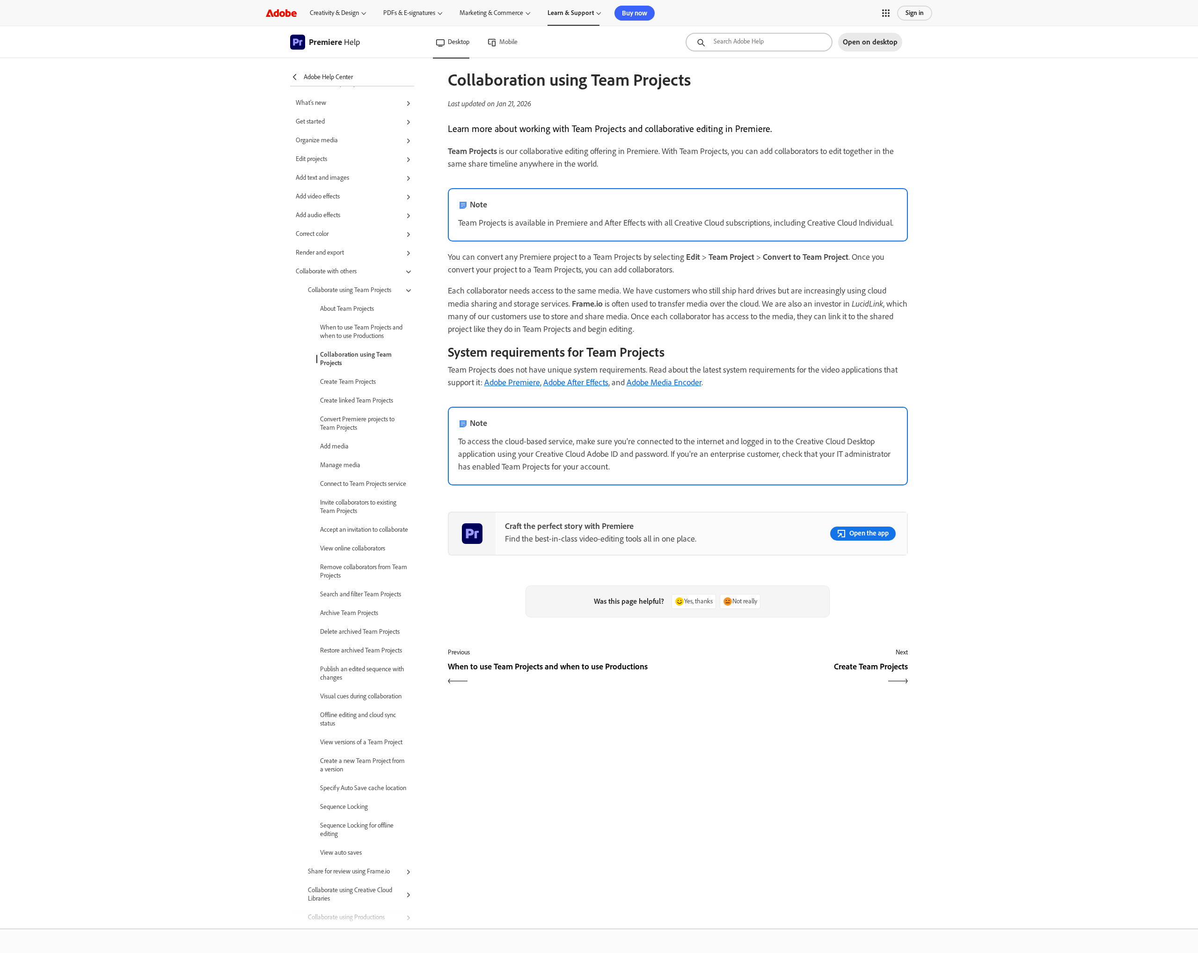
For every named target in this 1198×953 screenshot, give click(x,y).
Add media (334, 446)
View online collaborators (352, 548)
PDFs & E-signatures (409, 13)
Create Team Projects (348, 382)
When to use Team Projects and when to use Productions (361, 331)
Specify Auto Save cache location (363, 788)
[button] (885, 13)
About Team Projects (347, 309)
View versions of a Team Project (361, 742)
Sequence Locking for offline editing (357, 829)
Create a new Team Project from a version (362, 765)
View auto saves (341, 853)
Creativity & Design (334, 13)
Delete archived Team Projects (360, 632)
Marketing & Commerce (491, 13)
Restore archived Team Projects (361, 650)
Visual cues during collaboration (361, 696)
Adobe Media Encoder (664, 382)
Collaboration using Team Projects (356, 359)
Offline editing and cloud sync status (358, 719)
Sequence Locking (344, 807)
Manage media (340, 465)
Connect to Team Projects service (363, 484)
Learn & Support (571, 13)
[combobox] (759, 42)
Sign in (915, 13)
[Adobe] (281, 13)
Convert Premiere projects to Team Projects (357, 423)
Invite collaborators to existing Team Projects (358, 506)
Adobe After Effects (575, 382)
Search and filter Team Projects (360, 594)
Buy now (634, 13)
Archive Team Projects (349, 613)
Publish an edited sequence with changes (362, 673)
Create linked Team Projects (356, 400)
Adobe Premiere (512, 382)
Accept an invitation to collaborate (364, 530)
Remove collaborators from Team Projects (363, 571)
